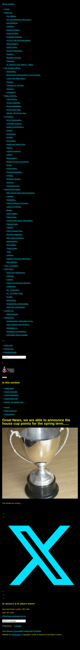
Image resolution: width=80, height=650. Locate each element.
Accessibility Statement (23, 631)
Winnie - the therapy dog (14, 402)
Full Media (37, 631)
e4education (16, 635)
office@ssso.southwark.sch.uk (14, 616)
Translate (17, 626)
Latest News (9, 388)
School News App (11, 399)
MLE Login (8, 345)
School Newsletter (11, 395)
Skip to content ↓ (8, 4)
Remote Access (10, 352)
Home (6, 407)
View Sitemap (7, 631)
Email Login (8, 349)
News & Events (10, 411)
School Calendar (10, 392)
